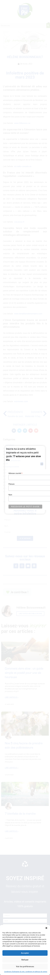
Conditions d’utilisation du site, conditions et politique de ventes (25, 972)
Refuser (25, 960)
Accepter (25, 953)
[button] (46, 928)
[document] (25, 487)
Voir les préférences (25, 966)
